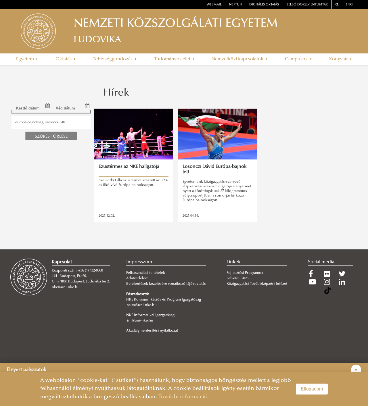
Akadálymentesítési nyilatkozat (152, 330)
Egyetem (25, 59)
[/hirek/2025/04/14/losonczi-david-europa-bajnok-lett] (217, 134)
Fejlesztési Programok (245, 273)
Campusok (297, 59)
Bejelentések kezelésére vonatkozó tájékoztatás (166, 284)
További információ (183, 397)
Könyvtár (339, 59)
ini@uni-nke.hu (140, 320)
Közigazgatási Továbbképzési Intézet (257, 284)
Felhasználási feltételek (145, 273)
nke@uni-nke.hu (66, 287)
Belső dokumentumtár (307, 4)
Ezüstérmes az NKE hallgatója (129, 166)
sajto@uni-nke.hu (142, 305)
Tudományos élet (172, 59)
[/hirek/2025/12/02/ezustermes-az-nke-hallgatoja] (133, 134)
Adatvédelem (137, 278)
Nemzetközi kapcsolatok (238, 59)
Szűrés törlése (51, 136)
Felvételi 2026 (237, 278)
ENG (349, 4)
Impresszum (139, 262)
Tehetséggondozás (113, 59)
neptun (235, 4)
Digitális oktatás (264, 4)
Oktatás (64, 59)
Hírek (116, 93)
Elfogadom (312, 388)
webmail (214, 4)
